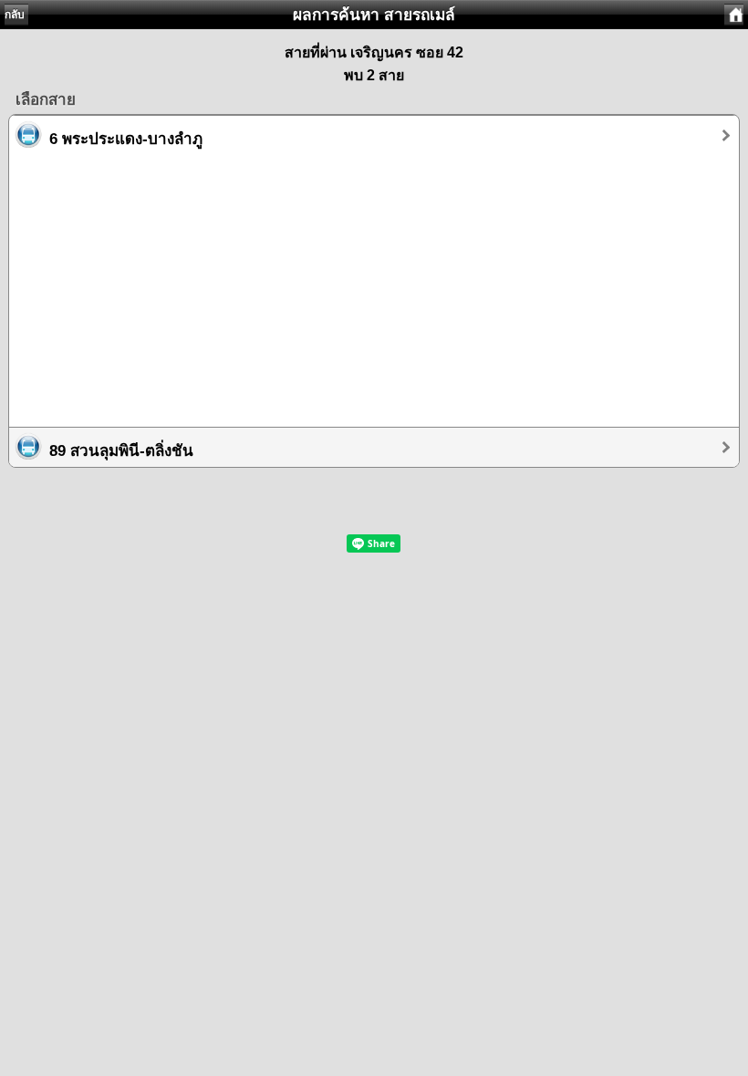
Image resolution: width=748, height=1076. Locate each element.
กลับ (15, 14)
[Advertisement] (374, 282)
